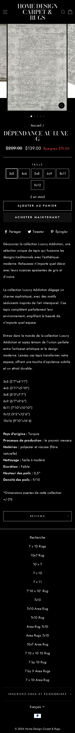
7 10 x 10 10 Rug (37, 653)
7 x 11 (37, 582)
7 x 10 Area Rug (37, 680)
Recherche (37, 537)
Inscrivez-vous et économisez (37, 694)
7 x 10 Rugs (37, 546)
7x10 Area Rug (37, 608)
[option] (38, 67)
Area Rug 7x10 (37, 626)
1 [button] (31, 116)
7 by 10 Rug (38, 662)
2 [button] (35, 117)
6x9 (49, 173)
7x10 (37, 599)
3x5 (11, 173)
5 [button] (44, 117)
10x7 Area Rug (37, 644)
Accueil (36, 125)
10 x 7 (37, 564)
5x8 (36, 173)
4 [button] (41, 117)
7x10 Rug (37, 617)
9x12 (37, 185)
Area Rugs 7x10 (37, 635)
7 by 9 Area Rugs (37, 671)
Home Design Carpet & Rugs (38, 12)
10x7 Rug (37, 555)
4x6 (24, 173)
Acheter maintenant (37, 217)
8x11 (63, 173)
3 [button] (38, 117)
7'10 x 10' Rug (37, 591)
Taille (37, 164)
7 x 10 (37, 573)
